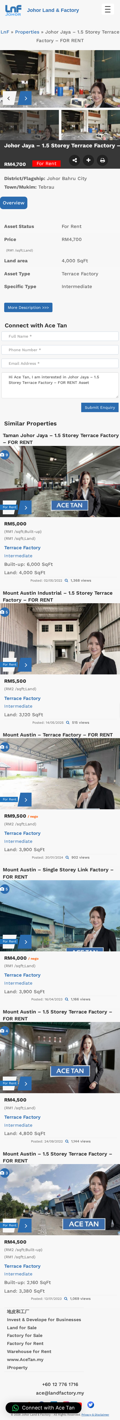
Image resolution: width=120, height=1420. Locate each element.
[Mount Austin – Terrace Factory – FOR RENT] (60, 773)
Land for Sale (22, 1327)
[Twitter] (90, 1404)
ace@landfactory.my (60, 1393)
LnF (5, 32)
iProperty (17, 1367)
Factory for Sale (24, 1335)
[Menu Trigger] (108, 9)
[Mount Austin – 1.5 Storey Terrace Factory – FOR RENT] (60, 1057)
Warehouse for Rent (29, 1351)
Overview (14, 203)
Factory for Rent (25, 1343)
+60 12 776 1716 (60, 1384)
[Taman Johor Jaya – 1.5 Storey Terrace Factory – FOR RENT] (60, 481)
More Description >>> (28, 307)
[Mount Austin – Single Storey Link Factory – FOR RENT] (60, 915)
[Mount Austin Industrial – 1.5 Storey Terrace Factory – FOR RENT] (60, 638)
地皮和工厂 (18, 1311)
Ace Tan (56, 325)
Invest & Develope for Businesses (44, 1319)
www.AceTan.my (25, 1359)
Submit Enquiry (100, 407)
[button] (43, 1407)
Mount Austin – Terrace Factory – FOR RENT (58, 735)
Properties (27, 32)
